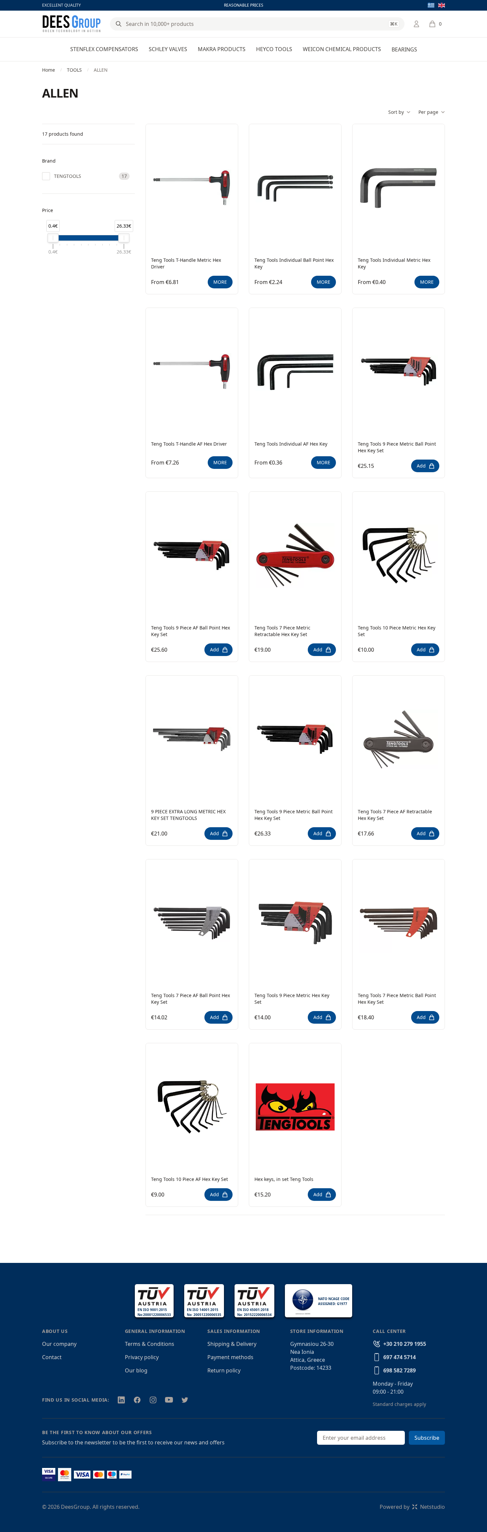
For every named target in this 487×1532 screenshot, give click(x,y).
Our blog (136, 1370)
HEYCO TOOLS (274, 49)
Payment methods (230, 1357)
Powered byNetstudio (412, 1506)
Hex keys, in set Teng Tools (283, 1179)
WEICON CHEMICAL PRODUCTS (342, 49)
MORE (220, 282)
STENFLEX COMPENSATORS (104, 49)
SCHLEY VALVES (168, 49)
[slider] (53, 238)
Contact (52, 1357)
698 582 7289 (399, 1370)
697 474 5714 (399, 1357)
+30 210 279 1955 (404, 1344)
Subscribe (426, 1437)
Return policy (224, 1370)
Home (48, 70)
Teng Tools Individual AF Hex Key (290, 444)
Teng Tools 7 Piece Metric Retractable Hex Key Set (282, 630)
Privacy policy (142, 1357)
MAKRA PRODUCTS (221, 49)
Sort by (396, 112)
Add (421, 466)
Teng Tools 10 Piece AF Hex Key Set (189, 1179)
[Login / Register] (416, 24)
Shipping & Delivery (231, 1344)
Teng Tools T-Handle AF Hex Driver (189, 444)
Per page (428, 112)
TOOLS (74, 70)
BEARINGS (404, 49)
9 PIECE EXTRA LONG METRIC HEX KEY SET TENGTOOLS (188, 814)
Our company (59, 1344)
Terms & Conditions (149, 1344)
